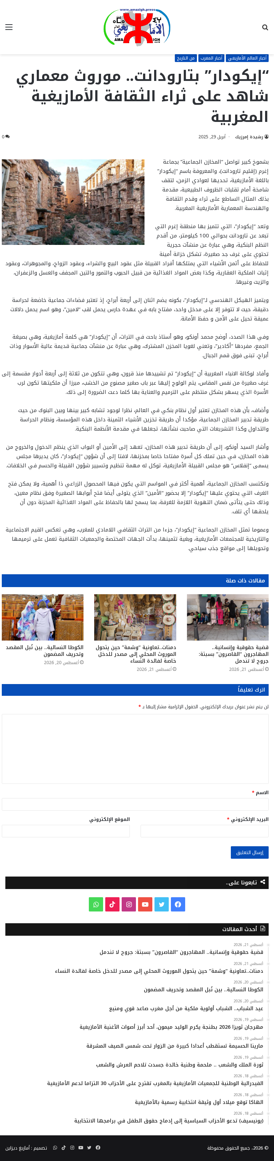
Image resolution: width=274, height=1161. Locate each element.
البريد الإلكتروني (248, 819)
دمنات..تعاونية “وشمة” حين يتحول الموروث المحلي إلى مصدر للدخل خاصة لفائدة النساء (136, 654)
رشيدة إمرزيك (249, 137)
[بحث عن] (265, 30)
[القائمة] (8, 30)
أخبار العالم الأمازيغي (247, 58)
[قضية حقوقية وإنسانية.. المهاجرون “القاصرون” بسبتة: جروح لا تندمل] (228, 617)
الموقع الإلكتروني (109, 819)
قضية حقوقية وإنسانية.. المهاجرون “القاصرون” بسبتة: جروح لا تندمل (234, 654)
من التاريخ (186, 58)
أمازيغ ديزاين (17, 1148)
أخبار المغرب (211, 58)
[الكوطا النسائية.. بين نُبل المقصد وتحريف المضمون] (42, 617)
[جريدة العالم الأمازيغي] (137, 27)
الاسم (260, 792)
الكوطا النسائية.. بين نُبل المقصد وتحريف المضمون (44, 651)
